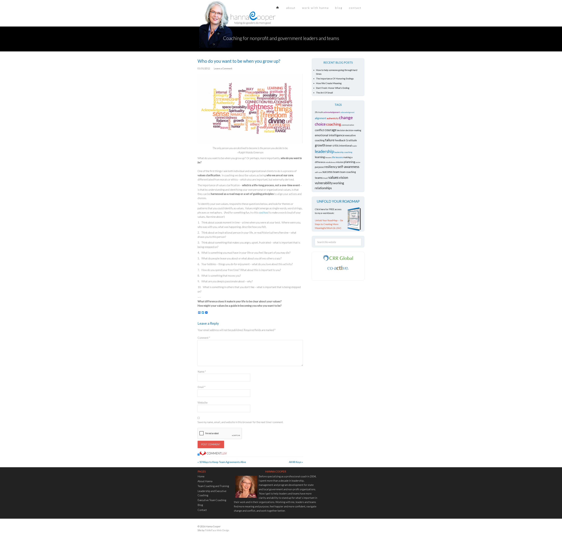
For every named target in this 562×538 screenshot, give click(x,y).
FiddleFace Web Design (217, 530)
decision (341, 130)
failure (329, 140)
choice (320, 124)
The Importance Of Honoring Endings (335, 78)
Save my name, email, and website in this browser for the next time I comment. (240, 422)
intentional (345, 145)
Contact (202, 509)
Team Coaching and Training (213, 486)
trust (325, 178)
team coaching (348, 172)
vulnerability (324, 183)
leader (354, 146)
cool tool (264, 212)
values (333, 177)
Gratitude (351, 140)
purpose (319, 167)
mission (339, 162)
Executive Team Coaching (212, 500)
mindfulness (330, 162)
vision (343, 177)
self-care (318, 172)
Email (201, 387)
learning (320, 157)
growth (320, 145)
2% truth (319, 112)
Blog (200, 504)
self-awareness (348, 167)
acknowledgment (347, 112)
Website (203, 402)
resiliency (330, 166)
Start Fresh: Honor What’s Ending (332, 87)
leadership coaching (343, 152)
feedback (340, 140)
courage (330, 130)
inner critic (332, 145)
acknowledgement (331, 112)
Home (201, 476)
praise (358, 162)
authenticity (333, 118)
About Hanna (205, 481)
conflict (319, 130)
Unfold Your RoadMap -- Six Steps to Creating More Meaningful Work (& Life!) (329, 224)
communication (347, 125)
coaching (333, 124)
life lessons (337, 157)
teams (319, 177)
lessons (328, 157)
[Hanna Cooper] (221, 19)
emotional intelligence (330, 135)
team (336, 171)
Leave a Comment (223, 68)
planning (349, 162)
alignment (320, 118)
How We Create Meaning (329, 83)
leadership (324, 151)
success (327, 171)
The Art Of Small (324, 92)
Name (202, 371)
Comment (204, 337)
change (346, 117)
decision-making (353, 130)
